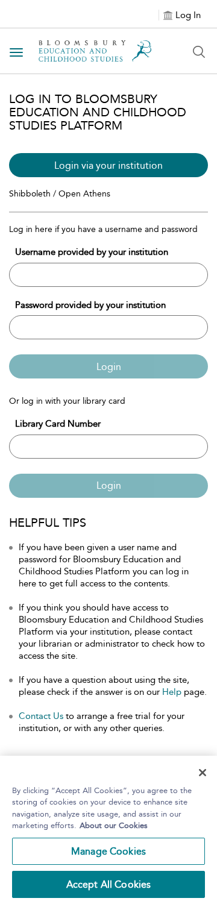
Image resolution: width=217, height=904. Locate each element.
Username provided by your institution (91, 251)
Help (171, 691)
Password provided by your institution (90, 305)
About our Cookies (114, 825)
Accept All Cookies (108, 884)
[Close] (202, 772)
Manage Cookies (108, 851)
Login (108, 366)
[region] (108, 830)
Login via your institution (108, 165)
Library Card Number (58, 423)
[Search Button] (199, 52)
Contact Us (41, 716)
